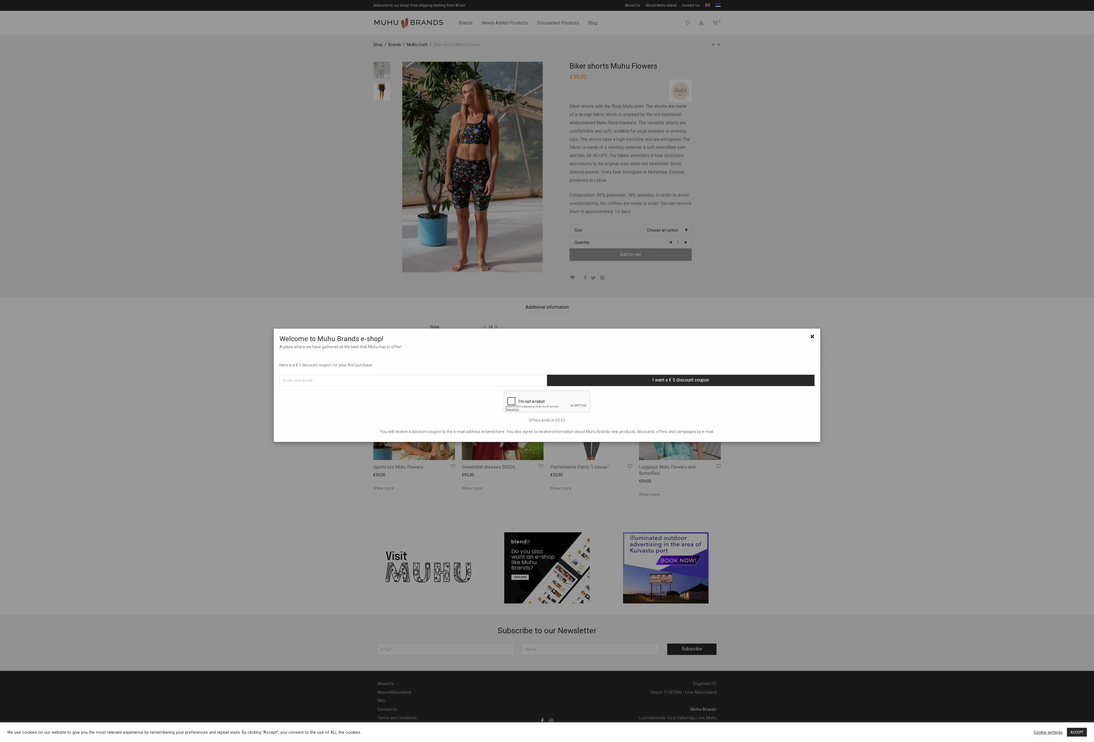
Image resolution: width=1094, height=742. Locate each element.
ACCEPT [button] (1076, 732)
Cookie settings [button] (1048, 732)
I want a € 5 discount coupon (680, 380)
